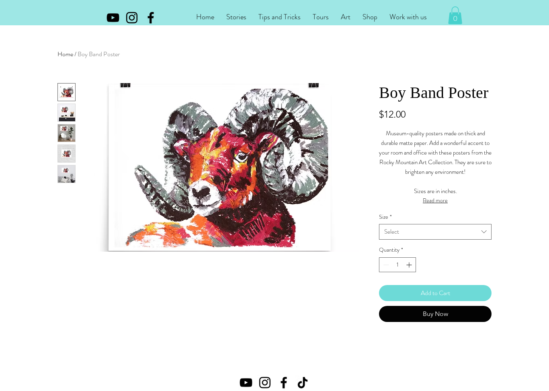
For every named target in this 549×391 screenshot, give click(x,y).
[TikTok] (302, 382)
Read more (435, 200)
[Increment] (410, 265)
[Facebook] (150, 17)
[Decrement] (385, 265)
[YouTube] (113, 17)
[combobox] (435, 232)
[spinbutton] (397, 265)
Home (65, 54)
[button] (236, 17)
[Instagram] (131, 17)
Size (385, 217)
